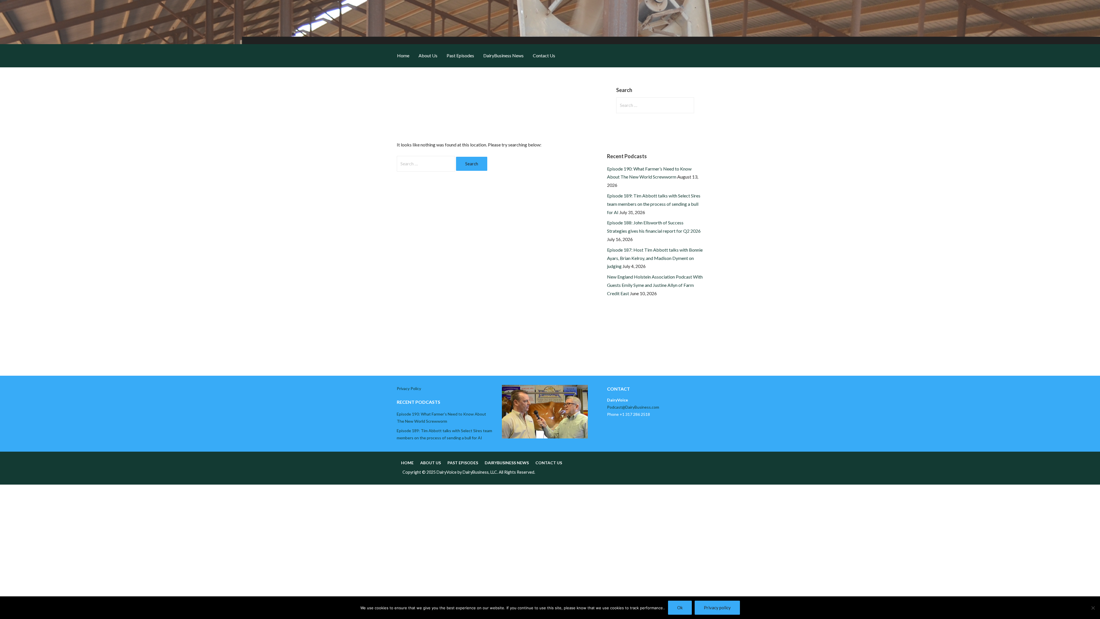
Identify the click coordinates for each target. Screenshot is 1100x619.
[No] (1093, 608)
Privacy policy (717, 607)
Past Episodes (460, 55)
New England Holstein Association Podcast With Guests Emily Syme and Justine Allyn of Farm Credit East (655, 285)
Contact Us (544, 55)
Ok (680, 607)
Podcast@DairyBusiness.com (633, 407)
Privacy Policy (409, 388)
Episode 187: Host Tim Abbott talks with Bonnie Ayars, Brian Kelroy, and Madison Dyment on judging (655, 258)
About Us (428, 55)
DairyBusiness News (503, 55)
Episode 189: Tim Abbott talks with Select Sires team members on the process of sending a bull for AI (653, 204)
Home (403, 55)
